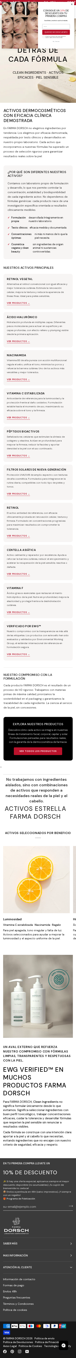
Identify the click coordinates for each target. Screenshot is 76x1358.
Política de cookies (15, 1310)
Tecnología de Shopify (57, 1346)
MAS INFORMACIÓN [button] (15, 1255)
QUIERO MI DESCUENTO (56, 32)
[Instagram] (19, 1351)
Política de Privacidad (48, 1342)
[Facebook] (5, 1351)
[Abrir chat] (63, 1345)
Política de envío (44, 1338)
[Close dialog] (71, 4)
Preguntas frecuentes (16, 1297)
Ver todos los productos (38, 751)
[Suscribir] (69, 1206)
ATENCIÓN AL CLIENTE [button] (17, 1267)
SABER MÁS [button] (10, 1243)
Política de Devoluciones (18, 1342)
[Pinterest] (12, 1351)
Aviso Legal (10, 1346)
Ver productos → (18, 303)
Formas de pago (13, 1285)
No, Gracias (56, 41)
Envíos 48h (10, 1291)
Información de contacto (19, 1279)
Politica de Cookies (30, 1346)
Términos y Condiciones (18, 1304)
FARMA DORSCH (16, 1338)
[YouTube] (27, 1351)
